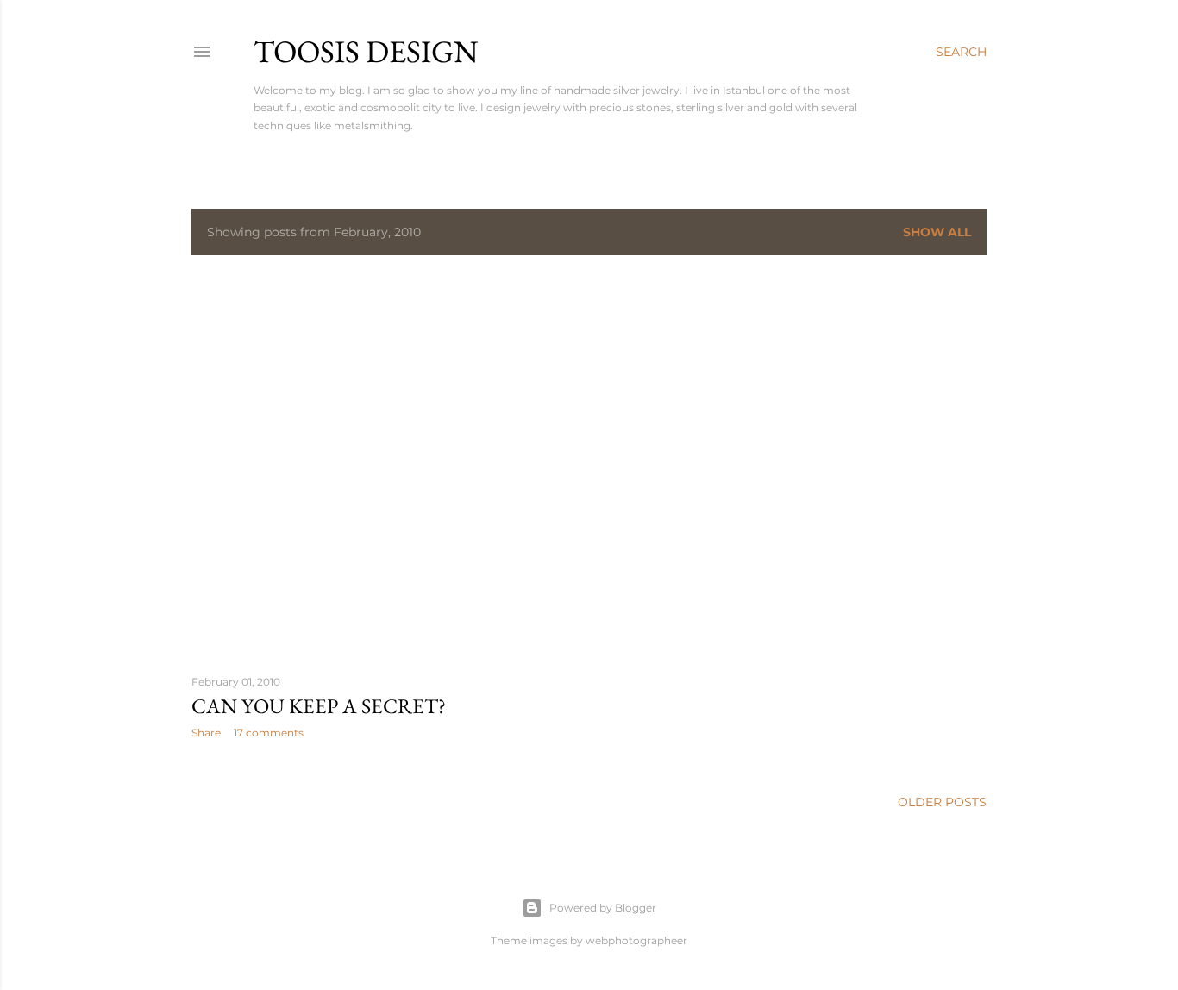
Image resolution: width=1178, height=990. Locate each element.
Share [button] (206, 732)
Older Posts (942, 802)
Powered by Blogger (602, 907)
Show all (937, 232)
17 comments (269, 732)
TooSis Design (366, 51)
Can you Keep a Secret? (318, 705)
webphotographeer (636, 940)
